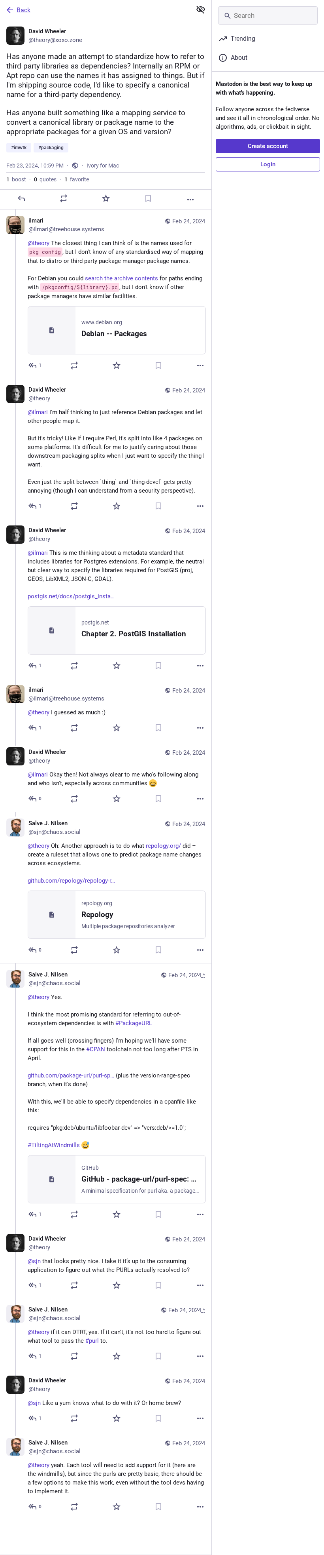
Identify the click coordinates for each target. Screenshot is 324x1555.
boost (16, 179)
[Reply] (21, 198)
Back (23, 10)
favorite (76, 179)
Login (267, 164)
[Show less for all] (200, 9)
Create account (268, 146)
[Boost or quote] (63, 198)
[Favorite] (106, 198)
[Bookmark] (148, 198)
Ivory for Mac (103, 165)
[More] (190, 199)
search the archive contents (121, 278)
